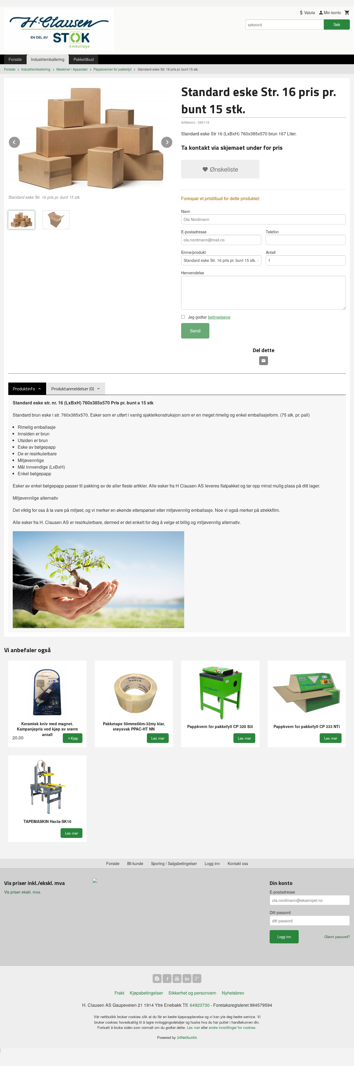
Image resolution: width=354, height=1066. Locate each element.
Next (172, 141)
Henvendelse (192, 272)
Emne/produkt (193, 252)
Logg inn (212, 863)
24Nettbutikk (187, 1037)
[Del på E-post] (263, 360)
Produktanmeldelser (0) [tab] (72, 388)
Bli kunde (135, 863)
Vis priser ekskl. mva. (22, 892)
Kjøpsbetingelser (146, 993)
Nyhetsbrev (233, 993)
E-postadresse (194, 231)
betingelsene (219, 317)
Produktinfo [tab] (24, 388)
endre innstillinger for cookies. (233, 1027)
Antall (270, 252)
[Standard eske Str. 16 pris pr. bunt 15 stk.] (90, 137)
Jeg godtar (208, 317)
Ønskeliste (223, 169)
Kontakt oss (238, 863)
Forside (15, 59)
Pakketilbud (84, 59)
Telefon (272, 231)
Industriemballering (47, 59)
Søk (337, 24)
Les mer (194, 1027)
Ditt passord (280, 912)
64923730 (200, 1005)
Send (195, 330)
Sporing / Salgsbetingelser (174, 863)
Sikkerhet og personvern (192, 993)
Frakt (119, 993)
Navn (185, 211)
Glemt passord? (337, 936)
